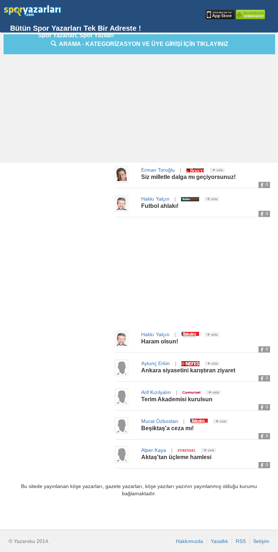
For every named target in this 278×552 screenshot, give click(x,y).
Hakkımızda (189, 541)
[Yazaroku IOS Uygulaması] (219, 14)
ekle (219, 170)
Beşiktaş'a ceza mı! (167, 428)
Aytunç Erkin (155, 363)
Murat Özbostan (159, 421)
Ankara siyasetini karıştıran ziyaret (188, 370)
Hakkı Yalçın (155, 199)
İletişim (261, 541)
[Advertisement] (140, 110)
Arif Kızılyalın (156, 392)
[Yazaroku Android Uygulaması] (250, 14)
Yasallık (219, 541)
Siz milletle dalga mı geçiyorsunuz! (188, 177)
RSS (241, 541)
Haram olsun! (159, 341)
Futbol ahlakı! (159, 206)
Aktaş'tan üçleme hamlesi (176, 457)
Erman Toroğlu (158, 170)
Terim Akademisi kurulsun (176, 399)
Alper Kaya (153, 450)
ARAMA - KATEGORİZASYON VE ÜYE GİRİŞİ (142, 44)
